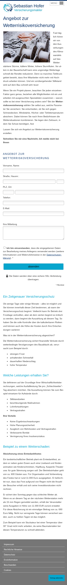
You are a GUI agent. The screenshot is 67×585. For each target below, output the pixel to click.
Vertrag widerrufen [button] (56, 578)
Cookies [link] (7, 570)
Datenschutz (9, 555)
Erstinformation (11, 560)
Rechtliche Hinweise (13, 549)
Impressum (9, 544)
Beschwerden (10, 565)
